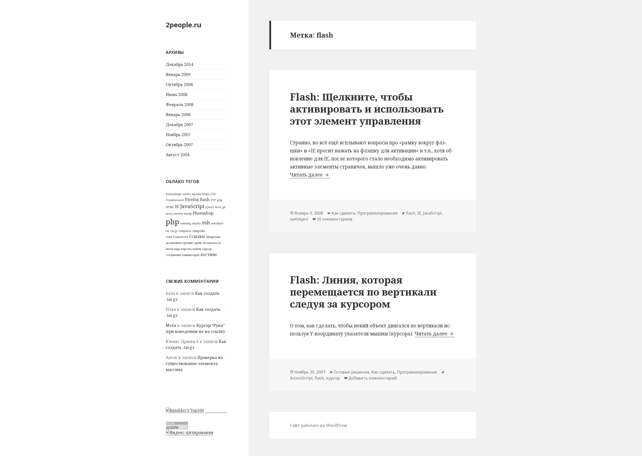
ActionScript (174, 194)
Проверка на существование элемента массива (194, 363)
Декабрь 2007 (179, 124)
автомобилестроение (179, 243)
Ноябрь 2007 (178, 134)
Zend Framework (177, 237)
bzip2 (206, 194)
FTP (213, 200)
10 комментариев (334, 219)
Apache (196, 194)
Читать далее (310, 174)
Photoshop (203, 213)
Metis (171, 325)
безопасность (212, 243)
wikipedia (198, 231)
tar (168, 231)
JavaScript (192, 206)
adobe (187, 194)
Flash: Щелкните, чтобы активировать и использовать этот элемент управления (367, 108)
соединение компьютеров (182, 255)
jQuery (209, 207)
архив (198, 243)
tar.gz (174, 231)
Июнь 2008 (176, 94)
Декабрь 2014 (179, 64)
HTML (170, 207)
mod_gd (220, 207)
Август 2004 (177, 154)
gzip (219, 200)
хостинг (208, 254)
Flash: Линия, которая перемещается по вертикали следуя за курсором (363, 291)
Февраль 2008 (179, 104)
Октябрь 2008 (179, 84)
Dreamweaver (175, 200)
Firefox (192, 199)
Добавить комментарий (372, 378)
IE (177, 206)
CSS (213, 194)
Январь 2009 (178, 74)
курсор (206, 249)
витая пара (173, 249)
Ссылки (197, 236)
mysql (188, 213)
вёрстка (186, 249)
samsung (185, 223)
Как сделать (343, 213)
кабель (197, 249)
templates (185, 231)
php (172, 222)
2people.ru (183, 24)
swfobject (217, 223)
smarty (196, 223)
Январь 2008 (178, 114)
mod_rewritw (174, 213)
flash (205, 199)
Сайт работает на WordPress (318, 425)
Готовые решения (351, 372)
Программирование (377, 213)
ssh (206, 222)
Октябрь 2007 (179, 144)
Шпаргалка (213, 237)
